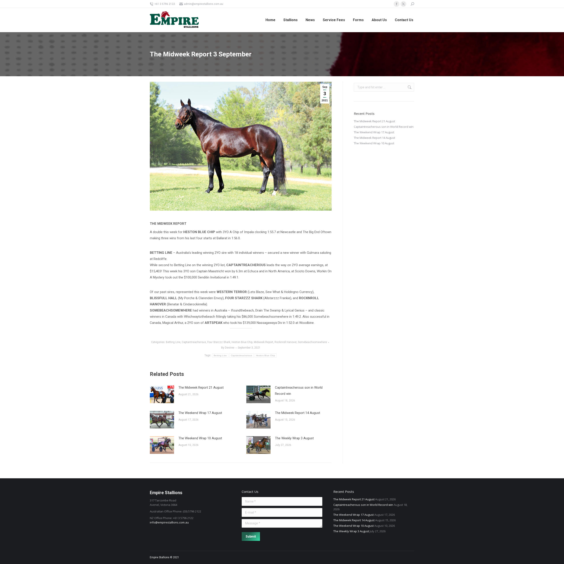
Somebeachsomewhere (312, 342)
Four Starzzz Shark (218, 342)
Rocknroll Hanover (286, 342)
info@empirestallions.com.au (169, 522)
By (227, 347)
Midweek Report (263, 342)
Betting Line (173, 342)
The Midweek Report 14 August (297, 413)
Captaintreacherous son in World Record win (299, 391)
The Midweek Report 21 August (201, 388)
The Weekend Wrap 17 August (200, 413)
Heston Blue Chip (242, 342)
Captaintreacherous (194, 342)
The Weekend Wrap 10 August (200, 438)
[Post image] (162, 394)
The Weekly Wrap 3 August (294, 438)
